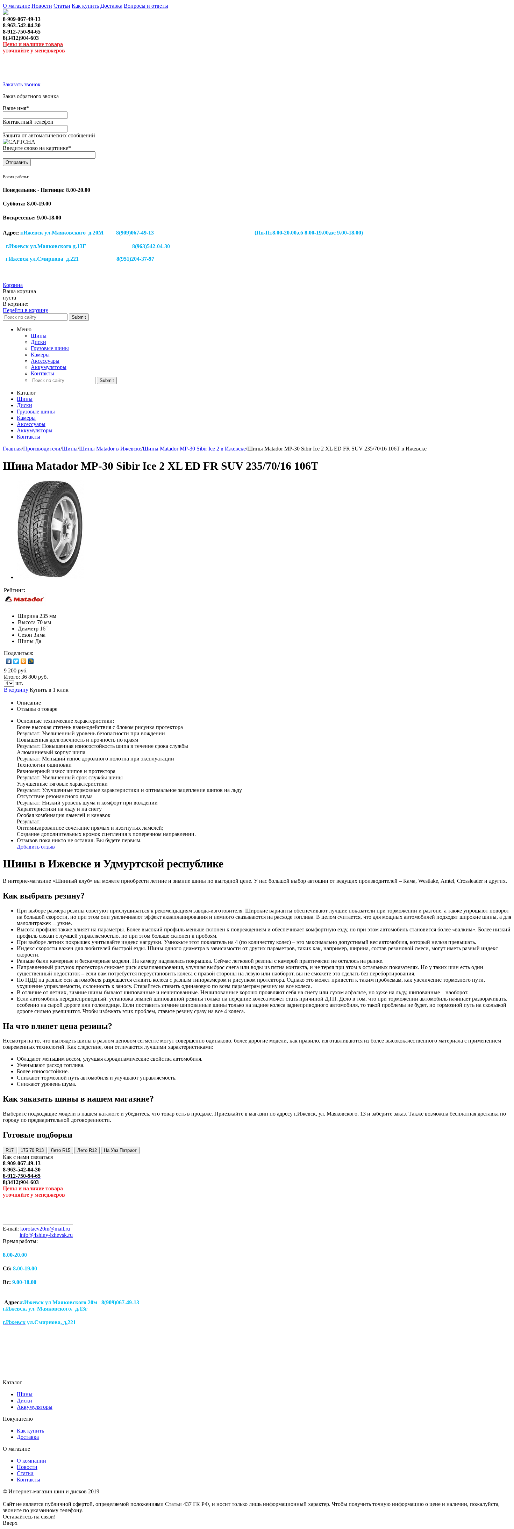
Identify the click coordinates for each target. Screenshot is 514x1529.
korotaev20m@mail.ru (45, 1229)
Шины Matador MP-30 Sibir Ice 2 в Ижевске (194, 449)
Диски (38, 342)
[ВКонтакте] (9, 661)
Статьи (61, 6)
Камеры (40, 355)
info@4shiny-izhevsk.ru (46, 1235)
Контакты (42, 373)
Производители (41, 449)
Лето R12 (87, 1150)
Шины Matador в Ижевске (110, 449)
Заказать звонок (22, 84)
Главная (12, 449)
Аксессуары (45, 361)
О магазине (16, 6)
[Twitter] (16, 661)
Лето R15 (60, 1150)
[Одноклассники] (23, 661)
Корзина (13, 285)
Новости (41, 6)
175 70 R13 (32, 1150)
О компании (31, 1461)
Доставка (111, 6)
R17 (10, 1150)
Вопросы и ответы (146, 6)
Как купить (85, 6)
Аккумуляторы (48, 367)
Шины (39, 336)
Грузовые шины (50, 348)
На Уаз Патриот (120, 1150)
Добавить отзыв (36, 847)
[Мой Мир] (31, 661)
